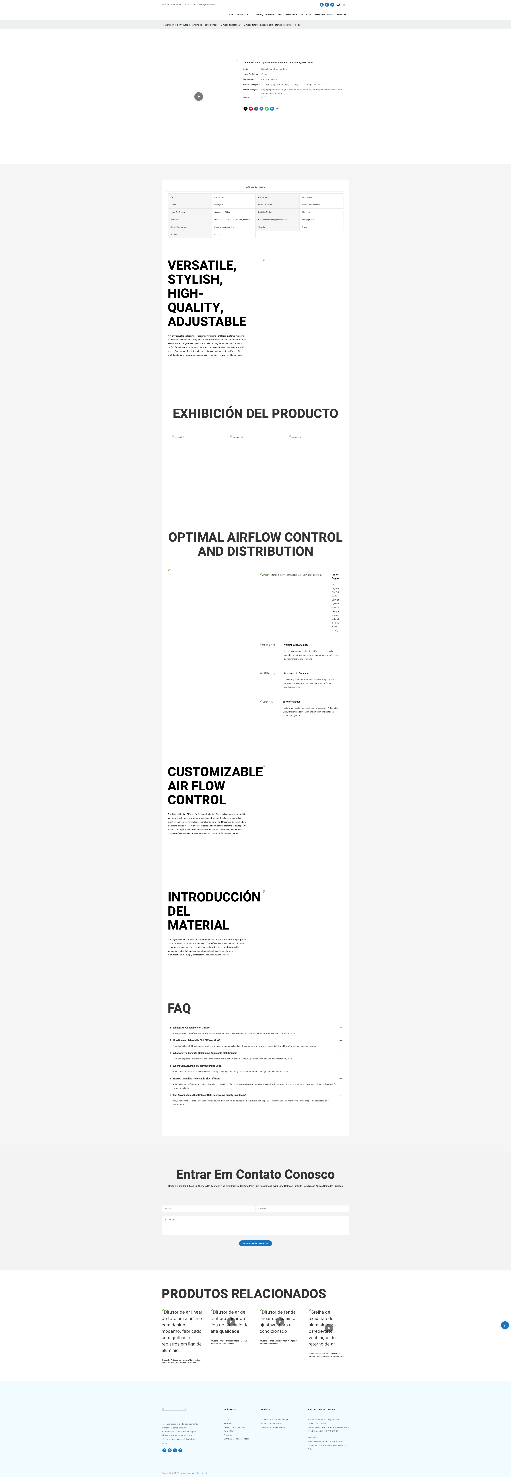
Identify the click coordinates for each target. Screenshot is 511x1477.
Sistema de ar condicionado (204, 24)
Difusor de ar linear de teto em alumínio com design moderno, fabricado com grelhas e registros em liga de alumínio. (181, 1361)
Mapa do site (201, 1473)
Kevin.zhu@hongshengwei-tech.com (332, 1427)
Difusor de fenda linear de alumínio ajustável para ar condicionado (279, 1342)
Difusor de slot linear (230, 24)
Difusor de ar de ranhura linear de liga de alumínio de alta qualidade (229, 1342)
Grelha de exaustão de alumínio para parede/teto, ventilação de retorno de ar (326, 1355)
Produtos (183, 24)
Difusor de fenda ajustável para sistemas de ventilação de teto (273, 24)
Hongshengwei (169, 24)
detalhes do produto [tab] (255, 187)
